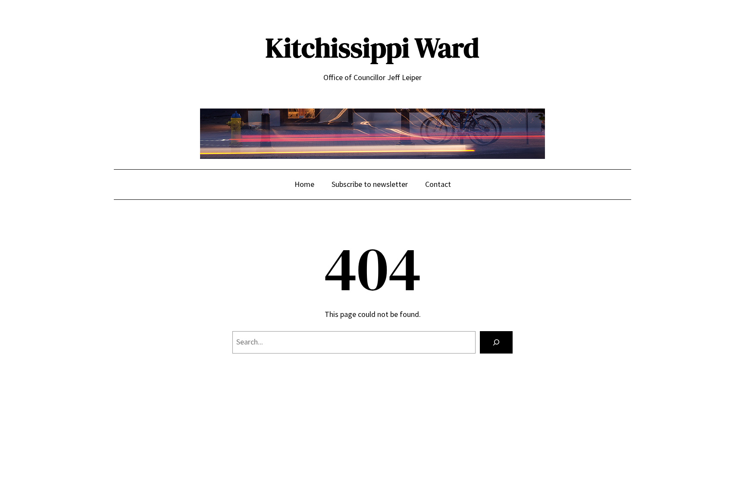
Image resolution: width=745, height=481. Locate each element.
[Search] (496, 342)
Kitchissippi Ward (372, 47)
